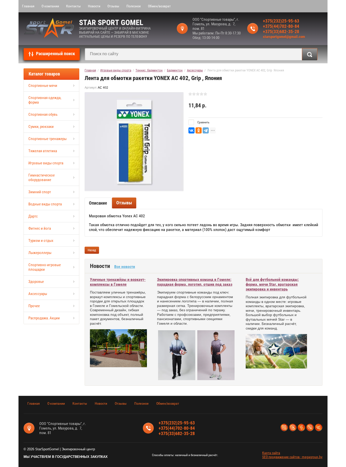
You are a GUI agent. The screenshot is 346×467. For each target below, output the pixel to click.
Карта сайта (271, 453)
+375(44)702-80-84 (281, 26)
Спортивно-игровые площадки (44, 267)
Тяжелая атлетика (42, 151)
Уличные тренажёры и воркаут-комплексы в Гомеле (118, 282)
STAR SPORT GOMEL (111, 22)
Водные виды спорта (45, 204)
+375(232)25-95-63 (281, 21)
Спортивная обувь (42, 114)
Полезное (133, 6)
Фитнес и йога (39, 228)
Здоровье (36, 281)
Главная (28, 6)
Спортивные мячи (42, 85)
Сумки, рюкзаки (41, 126)
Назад (92, 250)
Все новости (124, 266)
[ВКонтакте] (191, 130)
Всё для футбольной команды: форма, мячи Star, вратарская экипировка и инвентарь (272, 284)
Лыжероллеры (39, 252)
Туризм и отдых (40, 240)
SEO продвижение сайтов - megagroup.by (292, 457)
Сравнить (203, 122)
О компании (50, 6)
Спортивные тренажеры (47, 139)
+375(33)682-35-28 (281, 31)
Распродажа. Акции (44, 318)
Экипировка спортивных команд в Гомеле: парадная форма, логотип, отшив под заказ (194, 282)
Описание (98, 203)
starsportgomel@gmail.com (284, 36)
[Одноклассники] (199, 130)
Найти (309, 54)
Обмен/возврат (159, 6)
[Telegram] (206, 130)
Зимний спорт (39, 192)
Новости (94, 6)
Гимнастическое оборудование (41, 177)
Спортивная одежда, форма (44, 100)
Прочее (34, 306)
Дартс (33, 216)
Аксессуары (37, 293)
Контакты (73, 6)
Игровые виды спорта (45, 163)
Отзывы (113, 6)
